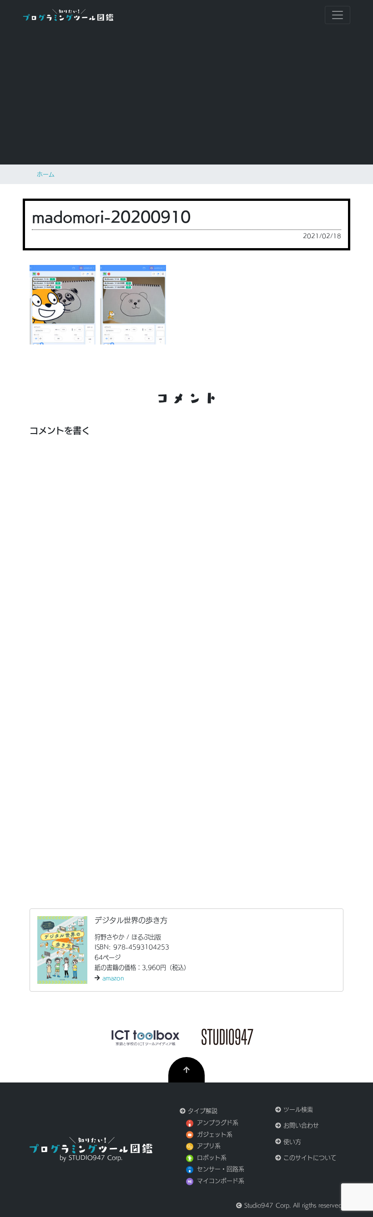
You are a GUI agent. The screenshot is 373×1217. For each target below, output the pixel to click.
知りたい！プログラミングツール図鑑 (68, 15)
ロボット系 (212, 1158)
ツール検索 (297, 1109)
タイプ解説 (201, 1111)
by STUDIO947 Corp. (91, 1158)
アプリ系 (209, 1146)
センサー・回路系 (220, 1169)
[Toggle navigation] (337, 15)
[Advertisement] (186, 97)
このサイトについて (309, 1158)
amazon (113, 978)
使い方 (291, 1142)
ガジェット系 (214, 1134)
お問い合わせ (300, 1125)
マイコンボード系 (220, 1181)
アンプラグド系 (217, 1123)
